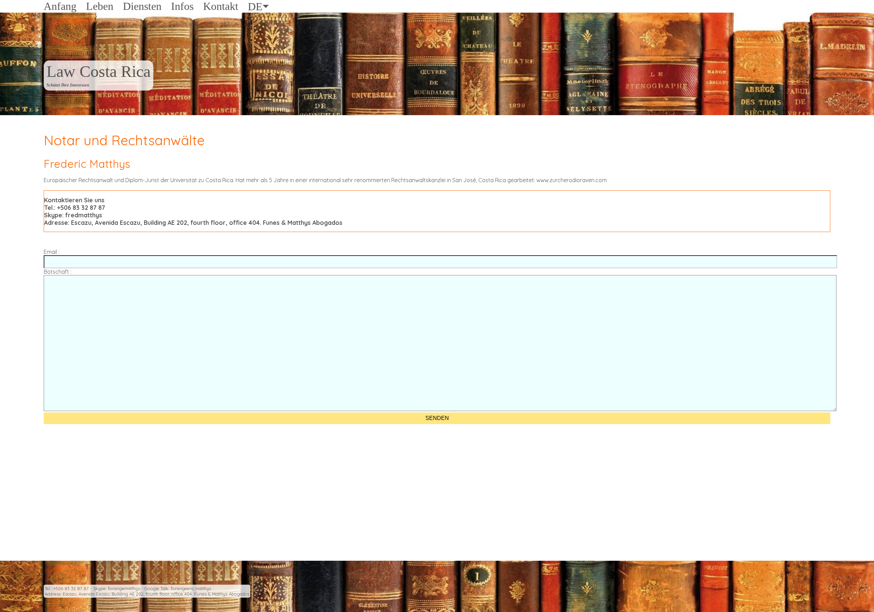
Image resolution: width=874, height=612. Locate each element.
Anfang (60, 6)
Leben (99, 6)
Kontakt (220, 6)
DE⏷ (258, 6)
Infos (182, 6)
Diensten (142, 6)
